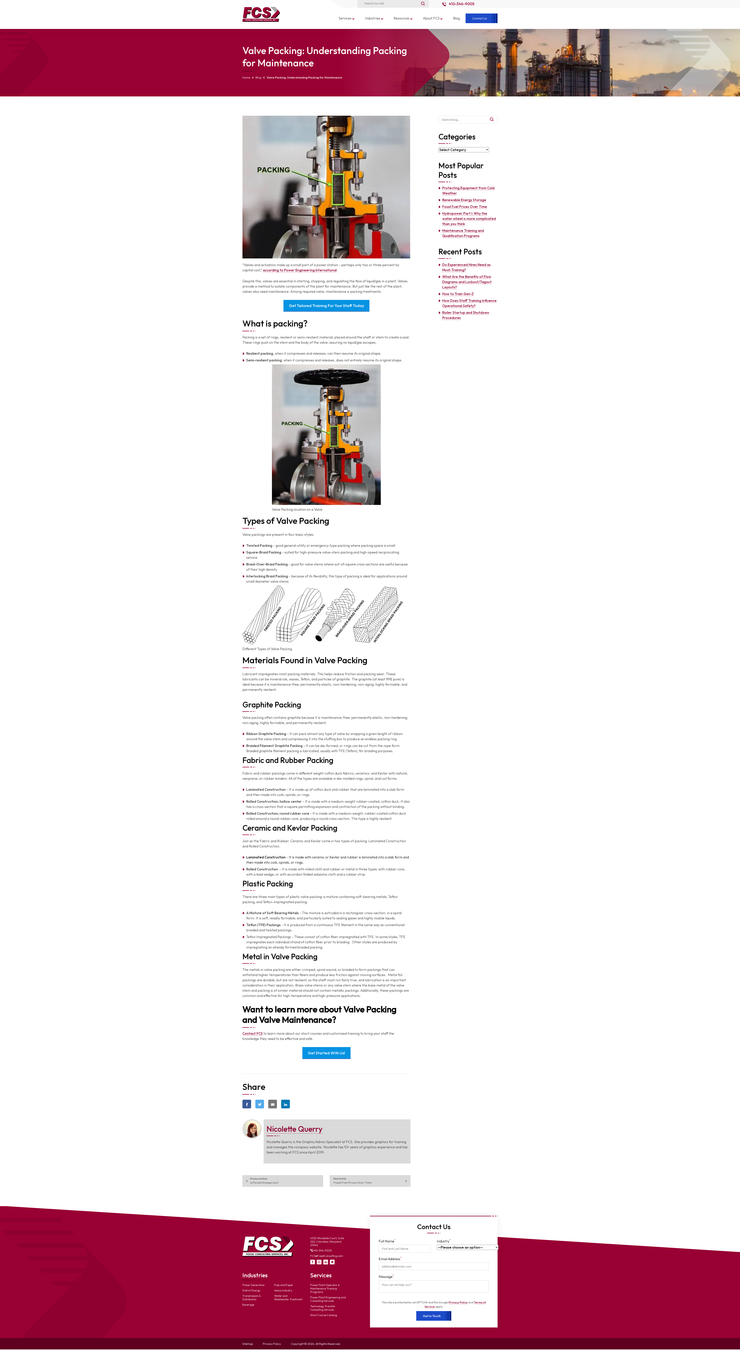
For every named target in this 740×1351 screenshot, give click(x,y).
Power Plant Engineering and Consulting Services (328, 1299)
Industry (444, 1241)
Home (246, 77)
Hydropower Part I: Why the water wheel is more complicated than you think (469, 218)
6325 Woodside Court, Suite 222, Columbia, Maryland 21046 (327, 1241)
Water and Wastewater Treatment (288, 1297)
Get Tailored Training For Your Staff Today (326, 305)
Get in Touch (432, 1316)
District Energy (251, 1290)
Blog (258, 77)
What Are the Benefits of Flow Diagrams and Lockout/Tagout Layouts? (467, 281)
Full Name (387, 1241)
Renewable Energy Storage (464, 200)
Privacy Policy (458, 1302)
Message (386, 1276)
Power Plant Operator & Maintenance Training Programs (325, 1288)
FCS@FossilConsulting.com (326, 1256)
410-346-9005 (461, 3)
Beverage (248, 1304)
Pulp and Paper (283, 1285)
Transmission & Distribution (251, 1297)
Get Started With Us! (326, 1053)
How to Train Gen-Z (458, 294)
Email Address (390, 1258)
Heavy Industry (283, 1290)
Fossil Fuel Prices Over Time (464, 206)
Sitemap (247, 1344)
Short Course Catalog (323, 1315)
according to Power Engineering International (300, 270)
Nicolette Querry (295, 1129)
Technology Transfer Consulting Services (322, 1308)
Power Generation (253, 1285)
